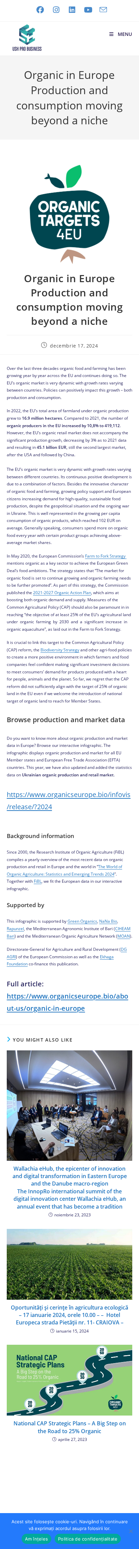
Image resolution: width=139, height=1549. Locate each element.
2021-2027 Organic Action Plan (62, 592)
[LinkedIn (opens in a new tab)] (72, 10)
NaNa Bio (108, 921)
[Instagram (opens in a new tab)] (56, 10)
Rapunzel (15, 929)
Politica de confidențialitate (87, 1539)
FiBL (37, 881)
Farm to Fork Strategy (106, 556)
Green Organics (82, 921)
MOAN (123, 936)
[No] (130, 1531)
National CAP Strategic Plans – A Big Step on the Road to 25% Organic (69, 1427)
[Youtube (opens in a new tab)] (88, 10)
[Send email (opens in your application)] (101, 10)
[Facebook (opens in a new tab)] (40, 10)
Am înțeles (36, 1539)
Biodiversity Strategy (59, 650)
